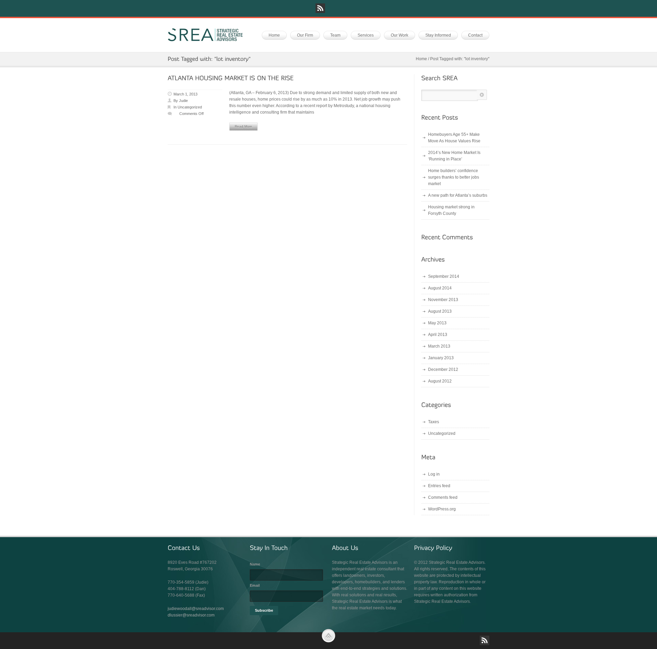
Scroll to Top (328, 635)
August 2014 (440, 288)
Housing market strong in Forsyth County (451, 210)
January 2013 (441, 357)
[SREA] (205, 34)
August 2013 (440, 311)
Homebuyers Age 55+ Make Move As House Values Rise (454, 137)
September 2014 (443, 276)
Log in (434, 474)
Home (421, 58)
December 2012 (443, 369)
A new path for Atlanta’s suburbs (457, 195)
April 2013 (437, 334)
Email (255, 585)
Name (255, 564)
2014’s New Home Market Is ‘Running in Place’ (454, 155)
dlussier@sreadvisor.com (191, 615)
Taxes (433, 421)
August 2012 (440, 381)
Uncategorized (190, 107)
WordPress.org (442, 509)
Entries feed (439, 485)
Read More (243, 126)
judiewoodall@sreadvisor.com (196, 608)
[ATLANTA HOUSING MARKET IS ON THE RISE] (231, 78)
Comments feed (443, 497)
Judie (183, 101)
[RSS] (320, 8)
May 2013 (437, 323)
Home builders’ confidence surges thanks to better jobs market (453, 177)
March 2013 (439, 346)
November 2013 (443, 299)
